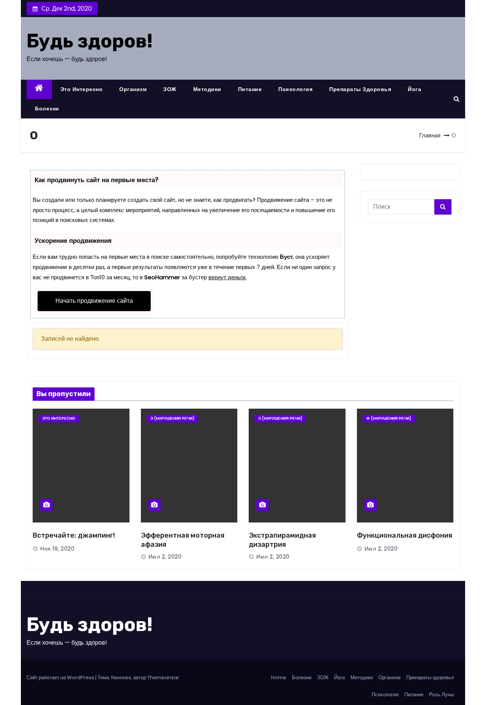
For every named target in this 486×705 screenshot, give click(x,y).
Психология (295, 89)
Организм (133, 89)
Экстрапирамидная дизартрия (282, 540)
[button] (456, 98)
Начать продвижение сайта (94, 300)
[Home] (39, 89)
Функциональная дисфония (404, 535)
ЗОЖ (170, 89)
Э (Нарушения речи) (172, 418)
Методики (207, 89)
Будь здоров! (90, 41)
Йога (414, 89)
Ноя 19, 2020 (57, 548)
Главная (429, 135)
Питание (250, 89)
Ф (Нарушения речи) (388, 418)
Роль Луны (441, 694)
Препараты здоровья (360, 89)
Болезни (47, 108)
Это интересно (81, 89)
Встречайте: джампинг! (74, 535)
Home (278, 677)
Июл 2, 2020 (165, 556)
